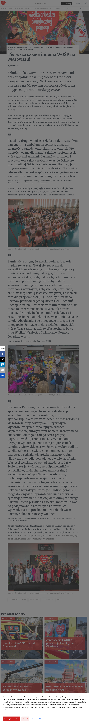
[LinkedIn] (2, 364)
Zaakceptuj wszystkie (11, 719)
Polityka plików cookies (40, 719)
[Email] (2, 370)
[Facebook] (2, 354)
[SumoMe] (2, 375)
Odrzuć (25, 719)
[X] (2, 359)
